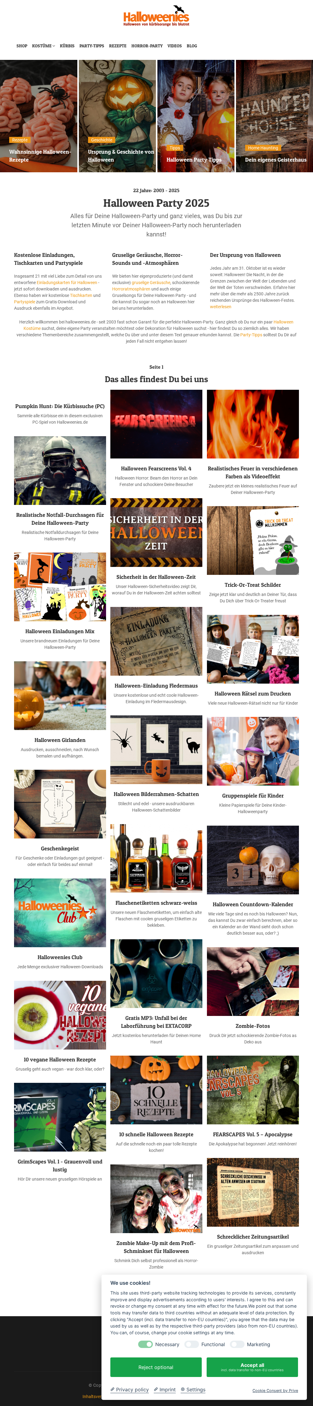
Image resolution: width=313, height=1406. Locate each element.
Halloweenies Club (60, 957)
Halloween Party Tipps (115, 159)
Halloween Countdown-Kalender (253, 904)
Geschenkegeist (60, 848)
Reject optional (155, 1367)
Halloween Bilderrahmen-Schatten (156, 794)
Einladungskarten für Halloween (67, 282)
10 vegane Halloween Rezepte (60, 1059)
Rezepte (118, 45)
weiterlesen (220, 306)
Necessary (167, 1344)
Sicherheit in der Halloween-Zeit (156, 577)
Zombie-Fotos (253, 1026)
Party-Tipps (91, 45)
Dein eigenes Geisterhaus (197, 159)
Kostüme (42, 45)
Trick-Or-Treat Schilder (253, 585)
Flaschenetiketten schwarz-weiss (156, 903)
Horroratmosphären (131, 289)
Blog (192, 45)
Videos (175, 45)
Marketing (258, 1344)
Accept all (252, 1367)
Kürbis (67, 45)
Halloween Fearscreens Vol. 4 (156, 468)
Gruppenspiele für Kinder (253, 795)
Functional (213, 1344)
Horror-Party (147, 45)
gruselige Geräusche (151, 282)
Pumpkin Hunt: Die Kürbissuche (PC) (60, 406)
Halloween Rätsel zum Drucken (253, 693)
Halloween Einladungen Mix (59, 631)
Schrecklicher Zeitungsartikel (253, 1236)
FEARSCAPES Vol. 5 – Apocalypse (253, 1134)
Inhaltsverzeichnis (100, 1396)
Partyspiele (24, 301)
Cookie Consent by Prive (275, 1390)
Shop (22, 45)
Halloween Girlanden (60, 740)
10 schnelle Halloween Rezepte (156, 1134)
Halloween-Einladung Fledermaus (156, 685)
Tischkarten (81, 295)
